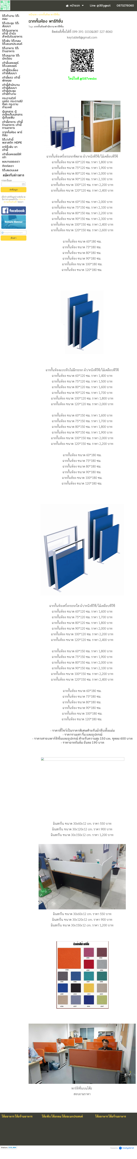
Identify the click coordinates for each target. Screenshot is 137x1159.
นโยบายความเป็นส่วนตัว (14, 200)
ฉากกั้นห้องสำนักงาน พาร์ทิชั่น (48, 26)
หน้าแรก (33, 14)
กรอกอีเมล (7, 180)
